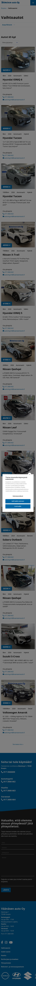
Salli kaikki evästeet (18, 501)
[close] (29, 474)
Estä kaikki (17, 506)
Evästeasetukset (18, 496)
